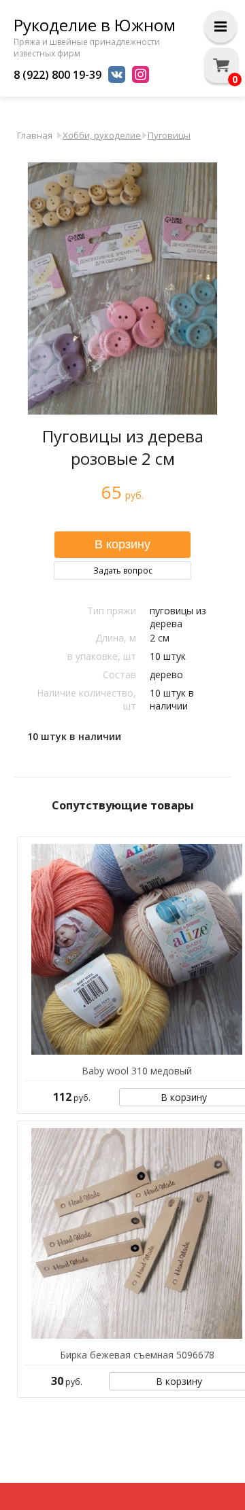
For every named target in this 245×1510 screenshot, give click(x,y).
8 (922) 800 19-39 (57, 74)
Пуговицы (169, 135)
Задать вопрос (122, 570)
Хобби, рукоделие (102, 135)
